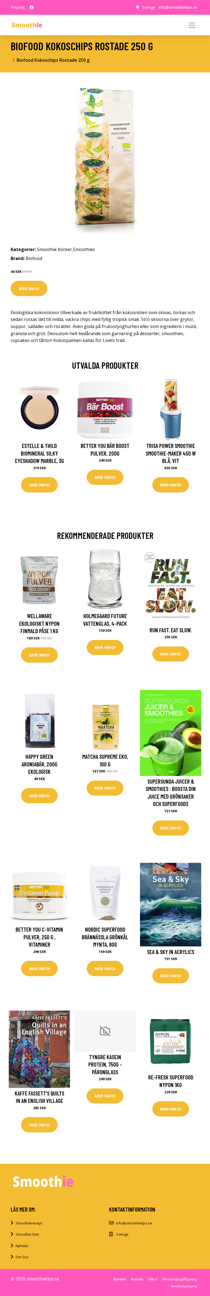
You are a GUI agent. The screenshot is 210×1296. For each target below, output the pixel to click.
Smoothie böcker (54, 249)
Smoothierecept (29, 1223)
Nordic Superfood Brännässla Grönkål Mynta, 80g (105, 937)
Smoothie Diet (27, 1234)
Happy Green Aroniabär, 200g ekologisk (39, 764)
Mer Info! (29, 288)
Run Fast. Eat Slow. (171, 630)
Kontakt (137, 1279)
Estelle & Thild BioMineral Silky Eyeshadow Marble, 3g (39, 453)
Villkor (153, 1279)
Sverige (148, 7)
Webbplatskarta (184, 1286)
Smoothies (84, 249)
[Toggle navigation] (192, 25)
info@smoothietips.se (178, 7)
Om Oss (22, 1256)
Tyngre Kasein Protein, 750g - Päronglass (105, 1064)
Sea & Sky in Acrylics (170, 951)
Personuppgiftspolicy (179, 1279)
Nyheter (22, 1245)
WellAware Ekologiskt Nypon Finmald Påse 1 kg (39, 623)
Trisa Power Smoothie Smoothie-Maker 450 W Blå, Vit (171, 453)
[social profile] (32, 7)
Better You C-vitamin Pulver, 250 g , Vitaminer (39, 937)
